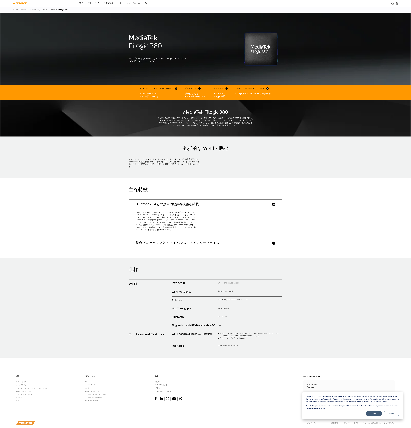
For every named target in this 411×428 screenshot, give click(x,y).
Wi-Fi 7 (45, 10)
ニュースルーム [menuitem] (133, 3)
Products (24, 10)
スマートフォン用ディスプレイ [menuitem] (95, 394)
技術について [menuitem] (93, 3)
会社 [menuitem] (120, 3)
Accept (374, 414)
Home (15, 10)
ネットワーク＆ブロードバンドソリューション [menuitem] (32, 388)
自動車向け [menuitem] (20, 398)
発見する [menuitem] (158, 382)
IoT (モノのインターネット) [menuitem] (25, 391)
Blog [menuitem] (147, 3)
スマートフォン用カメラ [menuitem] (93, 398)
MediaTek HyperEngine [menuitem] (93, 391)
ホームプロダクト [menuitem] (22, 385)
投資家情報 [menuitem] (108, 3)
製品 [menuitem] (81, 3)
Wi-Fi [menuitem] (87, 388)
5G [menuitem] (86, 382)
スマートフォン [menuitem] (21, 382)
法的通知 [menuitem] (334, 423)
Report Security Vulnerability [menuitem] (164, 391)
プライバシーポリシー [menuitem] (352, 423)
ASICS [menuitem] (18, 401)
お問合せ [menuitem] (158, 388)
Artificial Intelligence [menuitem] (92, 385)
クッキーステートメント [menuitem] (316, 423)
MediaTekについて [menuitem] (161, 385)
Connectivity (35, 10)
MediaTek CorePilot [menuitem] (91, 401)
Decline (391, 414)
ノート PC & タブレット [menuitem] (24, 394)
